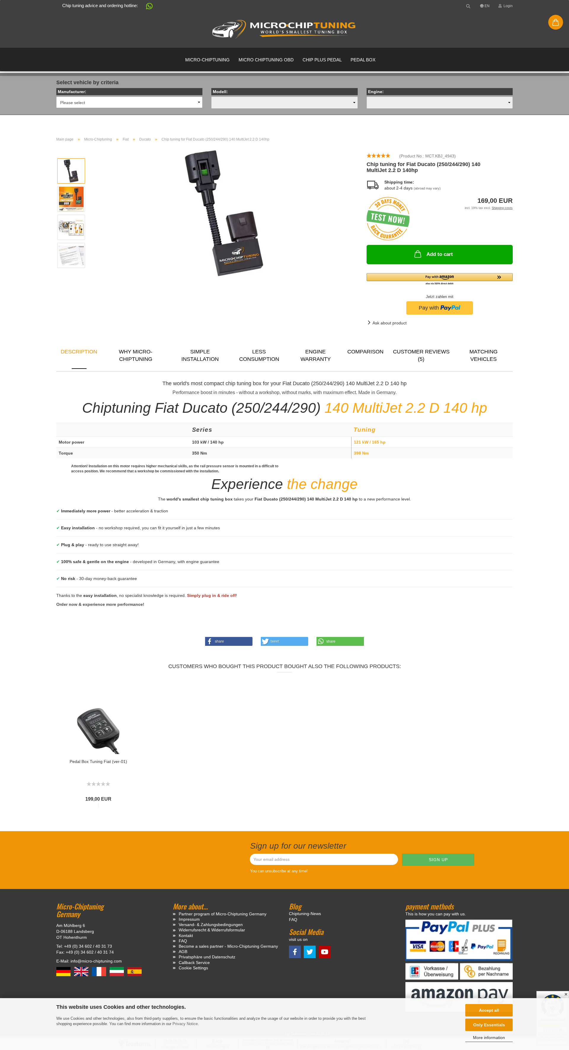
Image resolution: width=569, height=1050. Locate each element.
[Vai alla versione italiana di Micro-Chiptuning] (117, 971)
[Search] (468, 6)
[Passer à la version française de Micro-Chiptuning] (99, 971)
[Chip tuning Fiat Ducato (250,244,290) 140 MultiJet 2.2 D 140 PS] (224, 213)
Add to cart (439, 254)
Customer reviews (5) (421, 355)
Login (507, 6)
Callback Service (194, 962)
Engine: (376, 91)
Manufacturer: (72, 91)
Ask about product (390, 323)
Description (79, 352)
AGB (183, 951)
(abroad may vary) (427, 188)
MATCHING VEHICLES (483, 355)
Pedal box (363, 59)
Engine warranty (316, 355)
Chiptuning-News (305, 913)
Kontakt (186, 935)
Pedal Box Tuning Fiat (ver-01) (98, 761)
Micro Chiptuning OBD (266, 59)
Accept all (489, 1010)
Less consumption (259, 355)
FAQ (183, 941)
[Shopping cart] (555, 22)
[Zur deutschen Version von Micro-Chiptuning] (64, 971)
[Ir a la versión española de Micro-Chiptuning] (134, 971)
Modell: (220, 91)
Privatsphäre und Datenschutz (207, 957)
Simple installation (200, 355)
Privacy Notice (185, 1024)
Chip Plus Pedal (322, 59)
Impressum (189, 919)
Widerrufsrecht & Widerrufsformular (212, 930)
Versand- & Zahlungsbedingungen (211, 924)
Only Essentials (489, 1024)
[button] (146, 7)
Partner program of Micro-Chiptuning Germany (222, 914)
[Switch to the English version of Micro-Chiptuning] (81, 971)
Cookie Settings (193, 967)
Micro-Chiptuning (207, 59)
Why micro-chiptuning (135, 355)
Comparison (365, 352)
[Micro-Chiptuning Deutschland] (284, 29)
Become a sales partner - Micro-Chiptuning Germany (228, 946)
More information (489, 1037)
